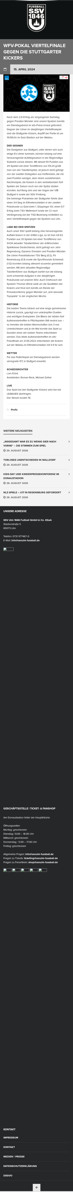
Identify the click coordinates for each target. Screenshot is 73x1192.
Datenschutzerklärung (20, 1166)
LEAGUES (12, 393)
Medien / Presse (14, 1156)
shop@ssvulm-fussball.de (43, 862)
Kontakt (9, 1147)
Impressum (10, 1137)
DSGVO (7, 1175)
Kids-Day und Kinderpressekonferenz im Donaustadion (31, 476)
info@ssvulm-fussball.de (25, 540)
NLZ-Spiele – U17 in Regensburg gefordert (32, 492)
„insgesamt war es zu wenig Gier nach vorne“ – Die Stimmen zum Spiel (29, 443)
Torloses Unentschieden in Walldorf (29, 459)
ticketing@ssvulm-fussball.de (41, 858)
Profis (14, 409)
